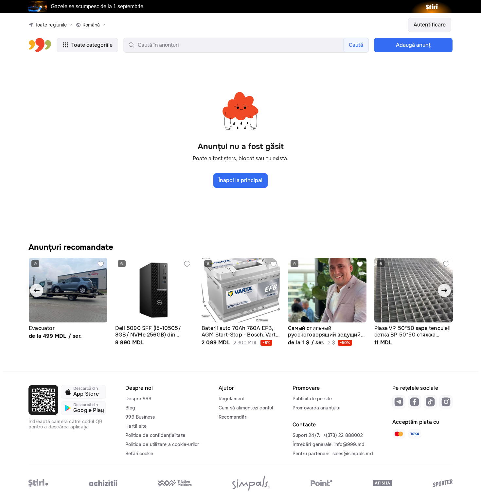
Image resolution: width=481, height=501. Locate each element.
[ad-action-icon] (101, 264)
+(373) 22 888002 (343, 435)
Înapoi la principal (240, 180)
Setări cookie (139, 453)
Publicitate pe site (312, 398)
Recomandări (233, 417)
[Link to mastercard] (398, 434)
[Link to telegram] (398, 401)
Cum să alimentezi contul (246, 407)
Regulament (232, 398)
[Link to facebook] (414, 401)
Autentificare (430, 24)
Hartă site (136, 426)
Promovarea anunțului (316, 407)
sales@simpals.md (352, 453)
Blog (130, 407)
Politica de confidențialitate (155, 435)
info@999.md (349, 444)
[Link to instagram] (446, 401)
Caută (356, 45)
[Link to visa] (414, 434)
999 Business (140, 417)
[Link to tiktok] (430, 401)
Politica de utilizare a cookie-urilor (162, 444)
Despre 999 (138, 398)
